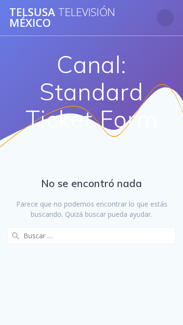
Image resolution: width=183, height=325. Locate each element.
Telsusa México (62, 18)
